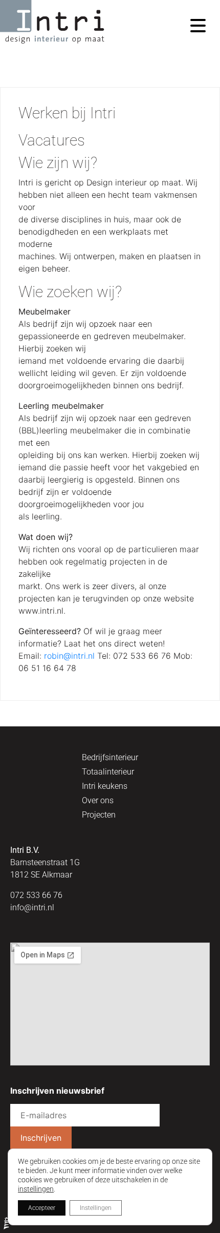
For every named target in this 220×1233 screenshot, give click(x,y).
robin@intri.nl (69, 656)
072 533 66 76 (36, 895)
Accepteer (41, 1207)
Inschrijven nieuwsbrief (57, 1091)
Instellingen (96, 1207)
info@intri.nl (32, 907)
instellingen (36, 1189)
